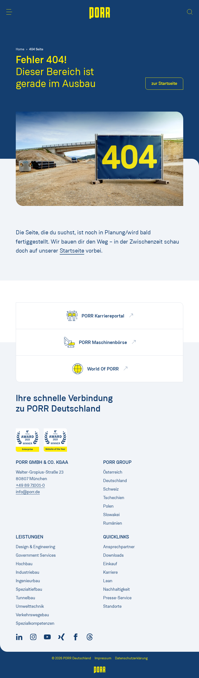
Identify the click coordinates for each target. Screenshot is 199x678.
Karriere (110, 572)
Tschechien (113, 497)
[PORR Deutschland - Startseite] (99, 12)
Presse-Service (117, 597)
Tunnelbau (25, 597)
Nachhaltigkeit (116, 589)
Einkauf (110, 563)
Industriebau (27, 572)
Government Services (36, 555)
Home (20, 49)
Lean (107, 580)
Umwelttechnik (30, 606)
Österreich (112, 472)
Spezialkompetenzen (35, 623)
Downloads (113, 555)
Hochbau (24, 563)
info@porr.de (28, 491)
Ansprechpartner (119, 546)
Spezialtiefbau (29, 589)
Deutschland (115, 480)
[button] (9, 12)
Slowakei (111, 514)
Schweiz (111, 489)
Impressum (103, 658)
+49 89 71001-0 (30, 485)
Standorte (112, 606)
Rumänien (112, 523)
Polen (108, 506)
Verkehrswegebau (32, 614)
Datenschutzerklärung (131, 658)
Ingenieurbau (28, 580)
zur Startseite (164, 83)
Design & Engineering (35, 546)
